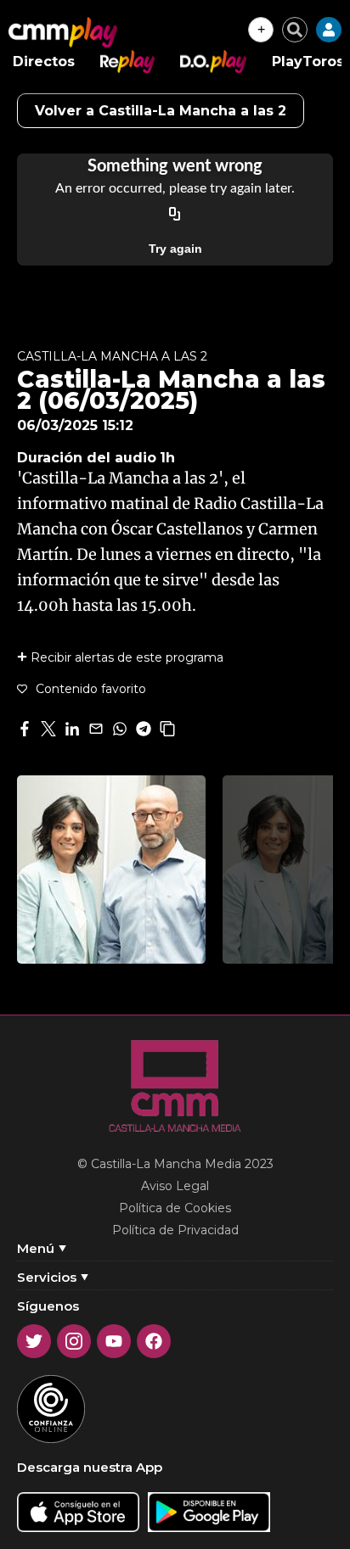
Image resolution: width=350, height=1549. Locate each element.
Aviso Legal (175, 1186)
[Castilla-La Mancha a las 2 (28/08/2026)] (111, 869)
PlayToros (308, 61)
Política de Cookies (175, 1208)
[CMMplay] (62, 32)
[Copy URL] (175, 214)
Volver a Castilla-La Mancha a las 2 (160, 111)
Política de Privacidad (175, 1230)
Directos (44, 61)
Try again (175, 248)
